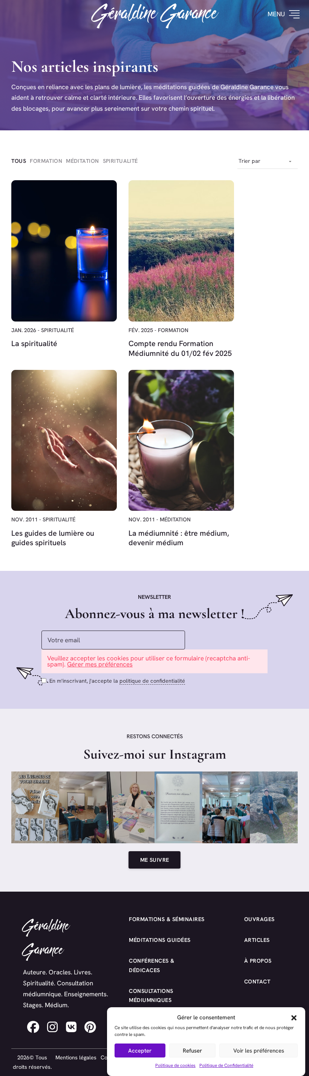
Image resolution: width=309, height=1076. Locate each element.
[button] (294, 1018)
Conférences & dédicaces (151, 965)
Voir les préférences (258, 1050)
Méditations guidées (160, 940)
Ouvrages (259, 919)
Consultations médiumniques (151, 996)
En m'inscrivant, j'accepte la (117, 680)
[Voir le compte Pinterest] (91, 1027)
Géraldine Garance (155, 14)
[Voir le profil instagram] (52, 1027)
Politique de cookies (175, 1065)
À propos (258, 960)
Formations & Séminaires (167, 919)
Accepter (139, 1050)
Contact (257, 981)
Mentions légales (75, 1057)
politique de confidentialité (152, 680)
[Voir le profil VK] (71, 1027)
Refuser (192, 1050)
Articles (257, 940)
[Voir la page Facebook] (33, 1027)
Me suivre (154, 859)
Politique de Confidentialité (226, 1065)
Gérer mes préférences (100, 664)
